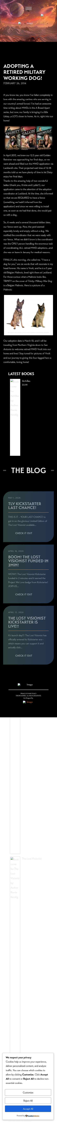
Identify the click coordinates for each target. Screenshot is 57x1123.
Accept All (28, 1108)
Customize (28, 1092)
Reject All (28, 1100)
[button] (28, 8)
